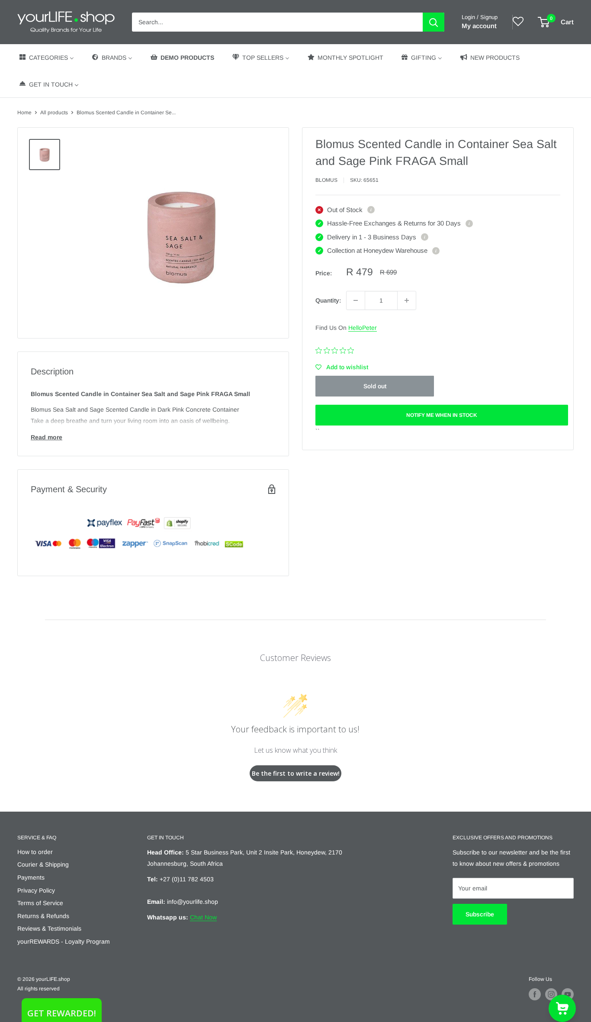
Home (24, 113)
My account (479, 25)
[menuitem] (46, 57)
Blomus (326, 180)
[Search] (433, 22)
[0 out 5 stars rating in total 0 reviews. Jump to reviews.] (336, 350)
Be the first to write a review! (296, 773)
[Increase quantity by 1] (407, 300)
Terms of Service (40, 902)
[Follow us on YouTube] (568, 994)
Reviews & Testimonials (49, 928)
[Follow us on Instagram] (551, 994)
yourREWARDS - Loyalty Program (63, 941)
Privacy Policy (36, 890)
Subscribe (480, 914)
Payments (31, 877)
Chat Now (203, 917)
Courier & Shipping (43, 864)
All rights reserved (38, 989)
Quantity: (328, 300)
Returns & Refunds (43, 915)
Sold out (374, 386)
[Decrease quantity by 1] (356, 300)
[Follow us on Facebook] (535, 994)
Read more (46, 437)
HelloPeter (362, 327)
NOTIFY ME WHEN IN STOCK (441, 415)
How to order (35, 851)
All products (54, 113)
